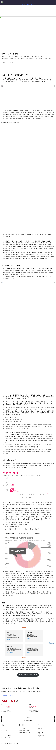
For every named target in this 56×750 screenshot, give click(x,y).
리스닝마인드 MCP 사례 (24, 732)
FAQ (38, 730)
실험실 (3, 739)
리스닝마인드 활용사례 (24, 727)
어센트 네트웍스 (32, 706)
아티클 (38, 733)
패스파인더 (4, 728)
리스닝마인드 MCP (5, 735)
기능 (2, 725)
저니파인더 (4, 732)
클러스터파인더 (5, 730)
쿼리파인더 (4, 727)
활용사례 (21, 725)
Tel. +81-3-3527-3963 (33, 711)
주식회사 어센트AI (5, 706)
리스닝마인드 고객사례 (24, 728)
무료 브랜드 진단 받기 (7, 695)
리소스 (38, 725)
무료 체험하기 (30, 4)
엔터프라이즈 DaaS (5, 737)
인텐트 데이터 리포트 (41, 735)
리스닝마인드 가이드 (41, 727)
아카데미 (39, 737)
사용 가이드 (39, 728)
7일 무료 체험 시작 (28, 720)
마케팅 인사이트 (40, 732)
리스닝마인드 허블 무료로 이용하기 (28, 674)
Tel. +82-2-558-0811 (6, 711)
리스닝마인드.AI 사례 (24, 730)
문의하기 (24, 4)
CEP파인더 (3, 734)
